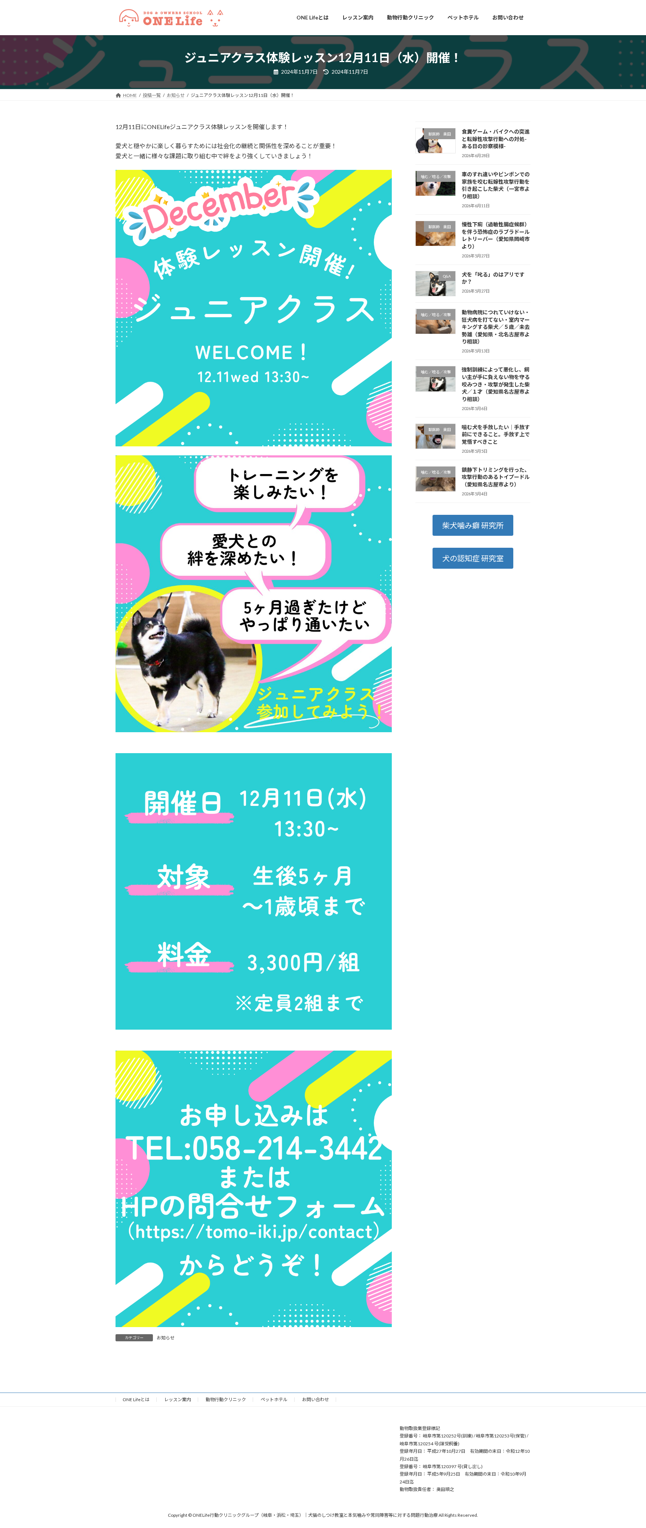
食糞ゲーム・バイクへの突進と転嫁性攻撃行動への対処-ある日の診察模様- (496, 138)
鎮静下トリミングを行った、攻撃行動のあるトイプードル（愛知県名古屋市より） (496, 476)
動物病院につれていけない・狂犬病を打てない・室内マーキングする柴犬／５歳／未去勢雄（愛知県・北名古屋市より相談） (496, 327)
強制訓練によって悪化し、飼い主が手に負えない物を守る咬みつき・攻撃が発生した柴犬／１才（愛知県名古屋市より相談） (496, 384)
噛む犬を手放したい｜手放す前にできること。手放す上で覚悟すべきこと (496, 434)
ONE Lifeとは (136, 1399)
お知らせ (166, 1338)
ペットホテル (274, 1399)
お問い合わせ (315, 1399)
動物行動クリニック (226, 1399)
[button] (473, 525)
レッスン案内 (177, 1399)
